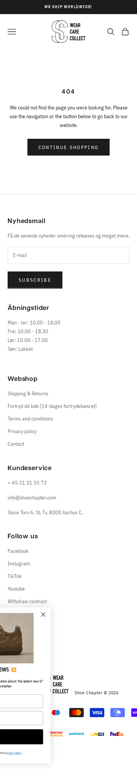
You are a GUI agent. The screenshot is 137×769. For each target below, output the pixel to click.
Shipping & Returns (28, 393)
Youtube (16, 588)
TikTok (15, 576)
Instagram (19, 563)
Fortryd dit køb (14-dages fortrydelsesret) (52, 406)
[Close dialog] (84, 615)
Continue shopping (68, 147)
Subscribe (35, 280)
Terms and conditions (30, 418)
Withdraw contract (27, 601)
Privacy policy (22, 431)
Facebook (18, 550)
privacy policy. (54, 753)
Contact (16, 443)
